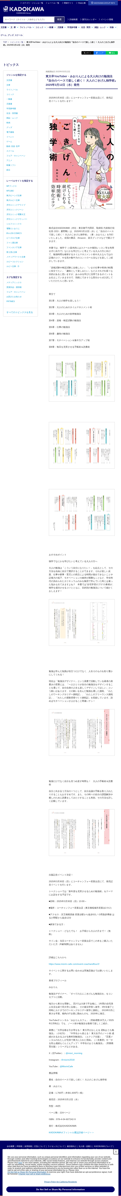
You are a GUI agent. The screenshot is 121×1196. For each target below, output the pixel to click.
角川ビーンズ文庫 (14, 195)
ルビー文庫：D (12, 266)
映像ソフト (11, 165)
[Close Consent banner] (115, 1151)
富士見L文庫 (11, 252)
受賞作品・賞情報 (14, 287)
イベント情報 (107, 19)
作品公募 (82, 3)
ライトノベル (12, 90)
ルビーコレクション (14, 261)
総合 (8, 170)
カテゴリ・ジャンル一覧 (32, 3)
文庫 (8, 85)
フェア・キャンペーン (15, 156)
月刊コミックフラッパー (16, 219)
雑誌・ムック (12, 118)
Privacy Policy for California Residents (60, 1182)
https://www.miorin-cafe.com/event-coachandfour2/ (74, 964)
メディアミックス (14, 282)
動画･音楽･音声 (13, 146)
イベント (10, 137)
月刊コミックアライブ (15, 205)
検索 (59, 19)
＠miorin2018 (68, 1060)
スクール (19, 35)
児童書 (9, 104)
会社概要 (10, 1146)
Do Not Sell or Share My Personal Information (27, 1172)
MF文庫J (10, 191)
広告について (40, 1146)
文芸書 (9, 80)
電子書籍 (10, 132)
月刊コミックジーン (14, 210)
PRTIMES (10, 301)
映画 (8, 123)
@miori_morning (74, 1053)
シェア (101, 53)
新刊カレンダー (89, 19)
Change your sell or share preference (34, 1174)
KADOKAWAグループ (103, 1146)
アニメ (9, 160)
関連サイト (68, 3)
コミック (10, 94)
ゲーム (3, 35)
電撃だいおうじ (13, 228)
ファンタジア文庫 (14, 247)
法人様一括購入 (85, 1146)
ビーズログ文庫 (13, 238)
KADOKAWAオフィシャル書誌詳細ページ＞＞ (71, 1132)
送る (113, 53)
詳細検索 (73, 19)
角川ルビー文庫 (13, 200)
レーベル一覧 (53, 3)
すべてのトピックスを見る (19, 312)
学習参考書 (11, 108)
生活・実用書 (12, 113)
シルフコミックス (14, 224)
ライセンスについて (56, 1146)
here (20, 1163)
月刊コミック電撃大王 (15, 214)
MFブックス (11, 186)
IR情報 (19, 1146)
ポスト (88, 53)
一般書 (9, 99)
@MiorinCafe (66, 1066)
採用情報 (28, 1146)
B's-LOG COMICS (14, 233)
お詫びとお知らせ (14, 297)
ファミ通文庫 (12, 243)
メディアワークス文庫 (15, 257)
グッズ (11, 35)
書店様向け (71, 1146)
